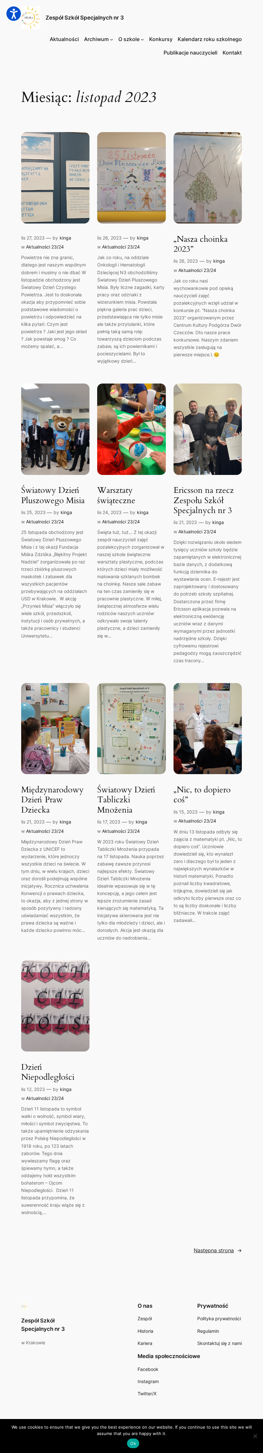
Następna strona (218, 1250)
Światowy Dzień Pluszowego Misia (53, 495)
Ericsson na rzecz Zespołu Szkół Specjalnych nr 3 (204, 500)
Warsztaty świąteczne (116, 495)
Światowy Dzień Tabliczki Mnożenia (126, 800)
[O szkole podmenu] (142, 39)
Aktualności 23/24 (45, 246)
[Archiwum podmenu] (111, 39)
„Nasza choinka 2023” (201, 244)
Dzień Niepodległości (47, 1072)
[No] (255, 1436)
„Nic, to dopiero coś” (202, 795)
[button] (13, 13)
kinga (65, 238)
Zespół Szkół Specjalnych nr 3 (85, 17)
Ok (133, 1443)
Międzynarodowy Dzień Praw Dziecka (52, 800)
